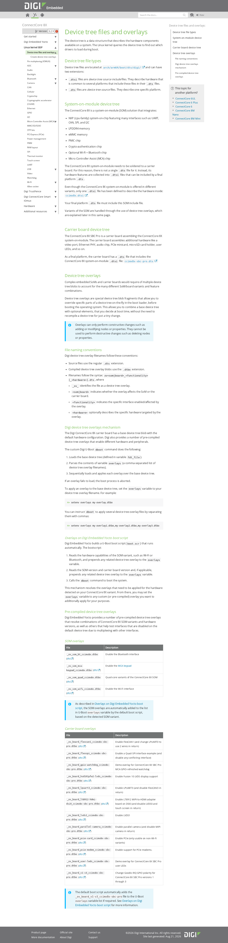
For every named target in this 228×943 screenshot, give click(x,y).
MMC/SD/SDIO (34, 125)
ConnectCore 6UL (185, 98)
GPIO (29, 112)
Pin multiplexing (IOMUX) (38, 61)
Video (29, 173)
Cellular (30, 91)
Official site (66, 932)
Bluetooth (31, 78)
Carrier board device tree (187, 47)
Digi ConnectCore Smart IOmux (37, 198)
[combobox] (163, 15)
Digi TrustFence (32, 191)
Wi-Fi (29, 182)
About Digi (66, 937)
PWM (29, 143)
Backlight (31, 74)
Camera (31, 83)
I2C (28, 117)
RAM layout (32, 147)
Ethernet (31, 108)
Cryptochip (32, 96)
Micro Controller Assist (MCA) (41, 121)
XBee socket (33, 186)
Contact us (94, 932)
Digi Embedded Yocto (36, 41)
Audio (30, 70)
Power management (36, 138)
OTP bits (31, 130)
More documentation (43, 937)
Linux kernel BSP (33, 47)
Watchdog (32, 177)
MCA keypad (125, 665)
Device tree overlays (184, 53)
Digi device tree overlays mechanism (186, 66)
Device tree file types (184, 32)
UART (29, 164)
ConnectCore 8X (34, 25)
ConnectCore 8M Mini (187, 118)
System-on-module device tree (187, 39)
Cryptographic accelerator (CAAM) (39, 102)
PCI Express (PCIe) (35, 134)
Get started (30, 36)
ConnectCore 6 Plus (186, 102)
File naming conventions (186, 58)
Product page (38, 932)
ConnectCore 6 (183, 106)
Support (92, 937)
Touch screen (33, 160)
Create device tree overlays (43, 56)
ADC (29, 65)
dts (68, 658)
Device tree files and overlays (41, 52)
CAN (29, 87)
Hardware (29, 206)
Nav (201, 15)
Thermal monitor (35, 156)
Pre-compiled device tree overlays (186, 75)
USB (29, 169)
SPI (28, 151)
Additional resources (35, 211)
